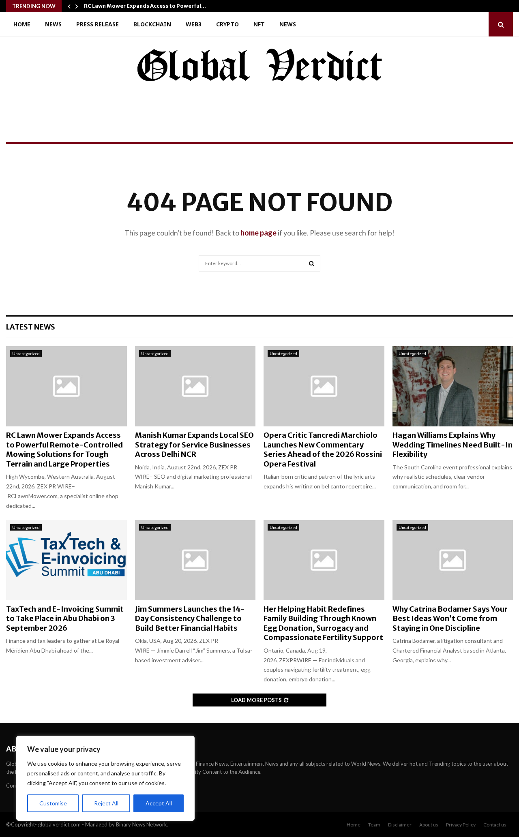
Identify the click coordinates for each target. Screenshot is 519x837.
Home (21, 24)
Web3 (194, 24)
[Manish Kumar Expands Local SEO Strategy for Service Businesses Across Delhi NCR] (195, 386)
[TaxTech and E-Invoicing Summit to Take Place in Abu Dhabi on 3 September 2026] (66, 560)
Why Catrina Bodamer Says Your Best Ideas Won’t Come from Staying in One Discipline (450, 618)
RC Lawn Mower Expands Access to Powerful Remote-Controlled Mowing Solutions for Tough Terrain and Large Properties (64, 449)
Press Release (97, 24)
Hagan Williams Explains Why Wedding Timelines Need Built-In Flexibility (452, 444)
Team (374, 825)
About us (428, 825)
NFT (259, 24)
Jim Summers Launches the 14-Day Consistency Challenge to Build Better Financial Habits (190, 618)
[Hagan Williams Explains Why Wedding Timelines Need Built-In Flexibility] (452, 386)
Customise (53, 803)
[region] (105, 778)
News (53, 24)
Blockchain (152, 24)
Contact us (494, 825)
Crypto (227, 24)
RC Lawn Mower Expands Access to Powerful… (145, 5)
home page (258, 232)
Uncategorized (26, 353)
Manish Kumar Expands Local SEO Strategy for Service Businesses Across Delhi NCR (194, 444)
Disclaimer (400, 825)
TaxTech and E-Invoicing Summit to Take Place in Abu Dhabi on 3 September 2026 (65, 618)
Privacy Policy (461, 825)
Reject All (106, 803)
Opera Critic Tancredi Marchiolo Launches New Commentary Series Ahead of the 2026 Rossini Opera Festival (323, 449)
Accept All (159, 803)
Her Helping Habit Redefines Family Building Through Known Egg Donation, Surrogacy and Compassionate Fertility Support (323, 623)
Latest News (30, 327)
